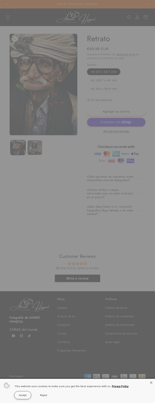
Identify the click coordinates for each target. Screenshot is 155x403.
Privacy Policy (120, 386)
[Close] (151, 382)
